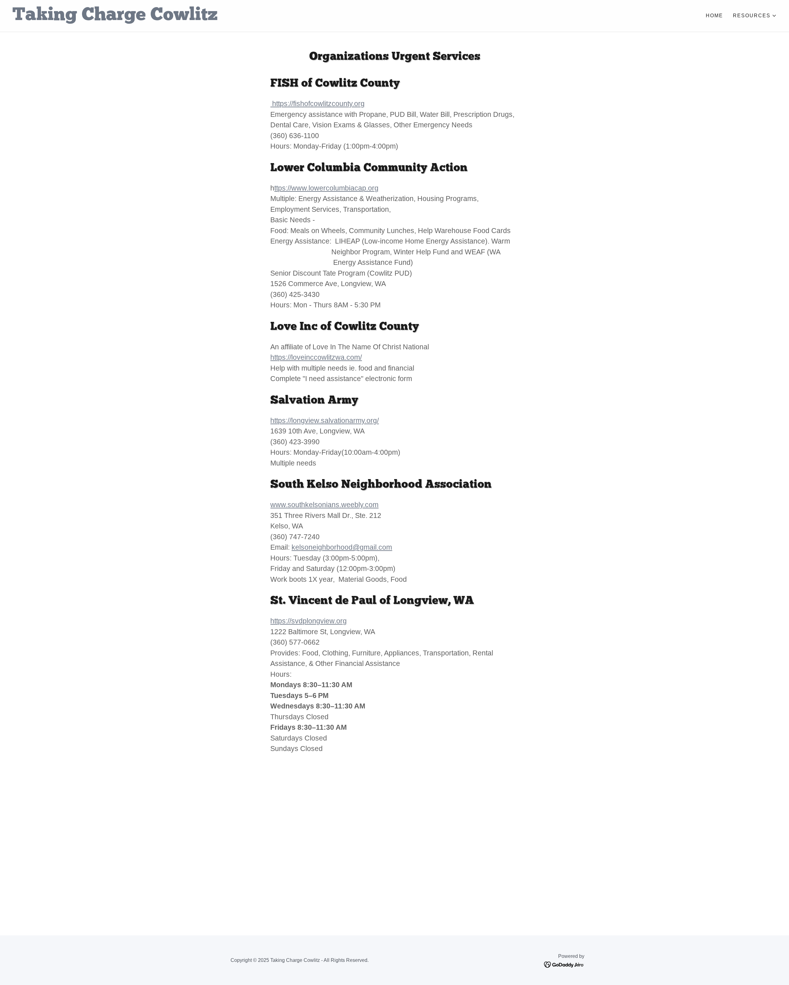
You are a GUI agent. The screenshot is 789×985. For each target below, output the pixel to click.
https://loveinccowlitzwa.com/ (316, 357)
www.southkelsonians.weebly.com (324, 505)
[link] (203, 18)
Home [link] (714, 15)
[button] (755, 15)
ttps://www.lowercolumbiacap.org (326, 188)
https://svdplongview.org (308, 621)
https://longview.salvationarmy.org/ (324, 421)
